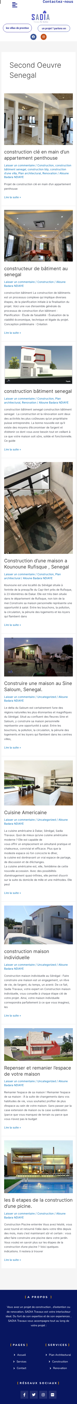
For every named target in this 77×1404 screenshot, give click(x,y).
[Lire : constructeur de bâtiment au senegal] (38, 235)
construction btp (38, 169)
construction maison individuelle (26, 954)
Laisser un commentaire (19, 165)
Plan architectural (29, 173)
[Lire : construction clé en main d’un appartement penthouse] (38, 118)
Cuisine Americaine (25, 812)
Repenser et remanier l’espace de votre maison (37, 1071)
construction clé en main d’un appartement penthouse (36, 155)
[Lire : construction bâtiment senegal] (38, 364)
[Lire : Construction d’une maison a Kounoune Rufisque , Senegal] (38, 507)
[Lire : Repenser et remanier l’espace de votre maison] (38, 1044)
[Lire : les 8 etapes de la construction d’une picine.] (38, 1166)
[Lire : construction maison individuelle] (38, 924)
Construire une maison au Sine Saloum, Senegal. (38, 686)
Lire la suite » (12, 197)
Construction (45, 165)
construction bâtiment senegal (38, 391)
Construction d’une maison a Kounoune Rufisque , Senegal (36, 564)
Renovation (49, 173)
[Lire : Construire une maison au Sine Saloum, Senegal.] (38, 656)
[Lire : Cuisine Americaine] (38, 782)
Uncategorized (46, 696)
